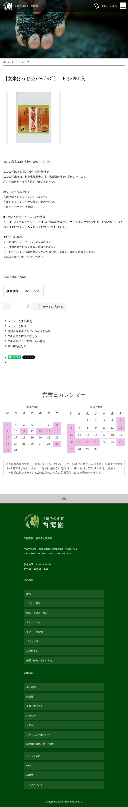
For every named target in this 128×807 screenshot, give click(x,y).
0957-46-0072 (109, 6)
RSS (28, 765)
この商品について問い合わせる (26, 341)
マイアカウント (34, 784)
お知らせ (31, 715)
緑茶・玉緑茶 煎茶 (36, 612)
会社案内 (31, 687)
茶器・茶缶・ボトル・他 (39, 660)
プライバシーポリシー (38, 734)
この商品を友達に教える (22, 336)
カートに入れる (52, 306)
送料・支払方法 (34, 706)
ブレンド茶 (32, 641)
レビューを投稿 (17, 326)
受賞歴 (29, 696)
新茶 (28, 593)
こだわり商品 (33, 603)
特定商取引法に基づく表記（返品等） (30, 331)
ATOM (29, 775)
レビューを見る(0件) (20, 321)
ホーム (6, 62)
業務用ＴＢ (32, 651)
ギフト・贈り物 (34, 632)
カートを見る (33, 756)
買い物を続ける (17, 346)
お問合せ (31, 725)
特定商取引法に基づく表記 (40, 744)
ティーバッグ (22, 62)
